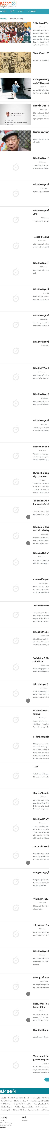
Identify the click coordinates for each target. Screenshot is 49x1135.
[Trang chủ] (8, 4)
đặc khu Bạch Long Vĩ (21, 1101)
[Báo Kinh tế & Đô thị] (35, 688)
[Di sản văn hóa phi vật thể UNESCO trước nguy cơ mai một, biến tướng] (15, 719)
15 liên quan (43, 109)
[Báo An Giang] (35, 718)
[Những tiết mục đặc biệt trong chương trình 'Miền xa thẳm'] (15, 986)
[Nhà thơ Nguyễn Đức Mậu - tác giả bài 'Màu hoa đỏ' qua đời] (15, 403)
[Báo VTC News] (36, 398)
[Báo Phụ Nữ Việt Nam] (37, 609)
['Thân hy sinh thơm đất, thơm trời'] (15, 614)
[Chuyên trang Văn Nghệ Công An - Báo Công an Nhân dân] (35, 823)
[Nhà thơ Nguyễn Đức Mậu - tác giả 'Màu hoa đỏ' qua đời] (15, 272)
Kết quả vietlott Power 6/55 (22, 1104)
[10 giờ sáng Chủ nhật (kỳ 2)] (15, 934)
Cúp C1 (3, 1098)
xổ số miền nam (41, 1107)
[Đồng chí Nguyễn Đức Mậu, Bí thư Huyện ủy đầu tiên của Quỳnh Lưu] (15, 881)
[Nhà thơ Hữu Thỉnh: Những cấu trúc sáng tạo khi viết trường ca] (15, 828)
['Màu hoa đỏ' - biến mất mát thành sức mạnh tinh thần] (15, 32)
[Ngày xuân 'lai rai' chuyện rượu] (15, 455)
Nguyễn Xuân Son (27, 1107)
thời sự (17, 1107)
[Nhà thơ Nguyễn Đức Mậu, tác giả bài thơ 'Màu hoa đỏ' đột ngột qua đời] (15, 219)
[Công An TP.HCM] (35, 480)
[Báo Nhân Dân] (35, 136)
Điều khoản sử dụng (6, 1123)
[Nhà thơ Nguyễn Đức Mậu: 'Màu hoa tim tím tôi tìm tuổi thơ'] (15, 960)
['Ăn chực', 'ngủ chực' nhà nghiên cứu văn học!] (15, 907)
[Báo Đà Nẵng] (36, 740)
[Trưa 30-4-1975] (15, 62)
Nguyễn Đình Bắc (33, 1110)
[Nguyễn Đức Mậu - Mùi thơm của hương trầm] (15, 114)
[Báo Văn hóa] (35, 87)
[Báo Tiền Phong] (35, 665)
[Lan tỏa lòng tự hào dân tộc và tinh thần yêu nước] (15, 588)
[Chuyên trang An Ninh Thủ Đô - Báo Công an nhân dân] (34, 372)
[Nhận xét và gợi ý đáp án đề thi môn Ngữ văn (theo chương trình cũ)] (15, 640)
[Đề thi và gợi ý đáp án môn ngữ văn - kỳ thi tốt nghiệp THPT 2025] (15, 693)
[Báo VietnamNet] (35, 1011)
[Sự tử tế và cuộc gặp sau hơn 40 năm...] (15, 855)
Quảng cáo (3, 1127)
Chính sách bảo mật (5, 1125)
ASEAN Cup (45, 1110)
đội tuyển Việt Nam (19, 1110)
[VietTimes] (35, 450)
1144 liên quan (44, 635)
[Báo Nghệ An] (35, 876)
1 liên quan (42, 27)
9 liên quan (42, 823)
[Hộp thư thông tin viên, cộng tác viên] (15, 1039)
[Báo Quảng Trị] (37, 57)
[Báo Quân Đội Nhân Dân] (36, 1034)
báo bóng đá (36, 1098)
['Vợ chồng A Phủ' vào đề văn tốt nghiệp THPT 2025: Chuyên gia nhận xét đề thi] (15, 667)
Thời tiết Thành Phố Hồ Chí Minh (18, 1098)
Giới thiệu (3, 1121)
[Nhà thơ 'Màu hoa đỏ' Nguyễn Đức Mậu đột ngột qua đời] (15, 377)
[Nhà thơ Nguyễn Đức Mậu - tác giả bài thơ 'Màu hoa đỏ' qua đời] (15, 324)
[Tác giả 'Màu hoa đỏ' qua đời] (15, 245)
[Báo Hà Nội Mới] (36, 319)
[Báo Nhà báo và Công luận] (36, 218)
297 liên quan (43, 583)
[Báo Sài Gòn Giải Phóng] (35, 188)
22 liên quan (44, 981)
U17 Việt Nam (6, 1104)
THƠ (35, 767)
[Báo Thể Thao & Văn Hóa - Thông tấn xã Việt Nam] (35, 27)
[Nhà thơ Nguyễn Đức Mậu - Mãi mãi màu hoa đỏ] (15, 350)
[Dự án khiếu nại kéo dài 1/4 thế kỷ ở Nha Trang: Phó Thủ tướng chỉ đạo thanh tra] (15, 481)
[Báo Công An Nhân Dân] (37, 293)
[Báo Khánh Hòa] (36, 346)
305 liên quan (43, 718)
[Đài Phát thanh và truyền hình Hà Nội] (36, 981)
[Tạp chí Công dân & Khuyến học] (35, 850)
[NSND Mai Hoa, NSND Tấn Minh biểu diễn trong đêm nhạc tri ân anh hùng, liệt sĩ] (15, 1012)
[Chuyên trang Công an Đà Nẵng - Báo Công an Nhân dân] (35, 162)
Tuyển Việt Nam (6, 1101)
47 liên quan (43, 688)
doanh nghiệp (5, 1110)
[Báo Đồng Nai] (35, 636)
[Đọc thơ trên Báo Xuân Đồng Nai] (15, 802)
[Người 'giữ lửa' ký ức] (15, 140)
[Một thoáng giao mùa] (15, 745)
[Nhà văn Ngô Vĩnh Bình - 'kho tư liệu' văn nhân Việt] (15, 562)
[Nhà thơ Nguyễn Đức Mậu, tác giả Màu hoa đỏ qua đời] (15, 167)
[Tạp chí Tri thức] (35, 241)
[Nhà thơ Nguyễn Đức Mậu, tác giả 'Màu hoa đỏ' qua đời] (15, 298)
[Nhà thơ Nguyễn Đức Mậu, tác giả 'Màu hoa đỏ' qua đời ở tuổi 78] (15, 193)
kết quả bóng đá (6, 1107)
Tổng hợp (24, 1121)
